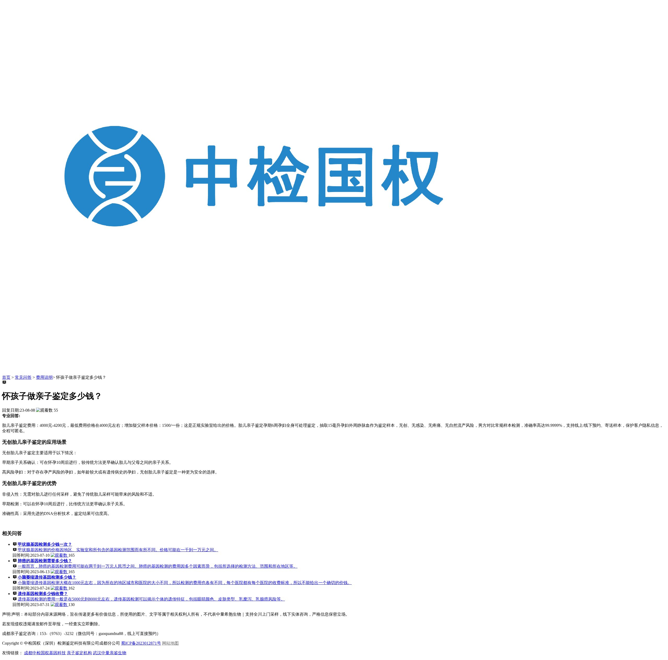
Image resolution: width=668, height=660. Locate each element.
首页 (6, 377)
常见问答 (23, 377)
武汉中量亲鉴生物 (109, 653)
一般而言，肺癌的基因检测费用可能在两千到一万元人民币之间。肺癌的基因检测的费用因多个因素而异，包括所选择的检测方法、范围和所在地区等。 (157, 566)
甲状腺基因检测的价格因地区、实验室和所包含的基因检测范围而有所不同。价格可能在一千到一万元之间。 (118, 550)
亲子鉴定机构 (79, 653)
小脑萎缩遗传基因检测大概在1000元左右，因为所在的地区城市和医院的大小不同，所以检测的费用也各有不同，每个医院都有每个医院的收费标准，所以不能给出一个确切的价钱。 (185, 582)
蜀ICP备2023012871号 (141, 643)
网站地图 (170, 643)
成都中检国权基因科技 (45, 653)
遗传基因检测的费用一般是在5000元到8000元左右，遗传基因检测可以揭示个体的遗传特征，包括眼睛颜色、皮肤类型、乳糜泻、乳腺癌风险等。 (151, 599)
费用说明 (44, 377)
